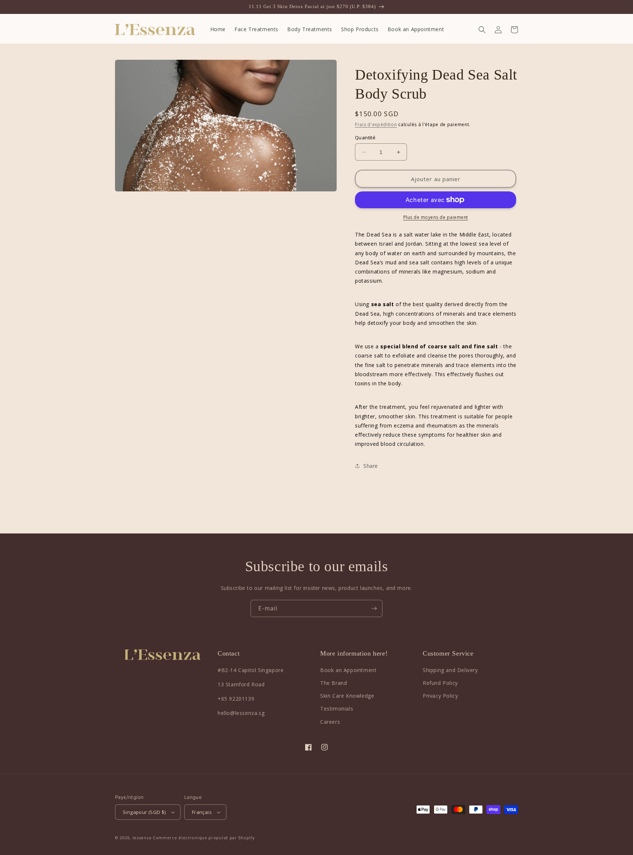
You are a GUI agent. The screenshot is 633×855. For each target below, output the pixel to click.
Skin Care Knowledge (347, 695)
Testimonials (336, 708)
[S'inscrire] (374, 608)
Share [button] (370, 465)
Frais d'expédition (376, 124)
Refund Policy (440, 682)
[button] (482, 30)
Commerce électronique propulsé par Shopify (204, 837)
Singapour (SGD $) (144, 812)
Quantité (365, 137)
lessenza (142, 837)
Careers (330, 721)
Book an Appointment (348, 670)
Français (202, 812)
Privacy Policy (440, 695)
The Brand (333, 682)
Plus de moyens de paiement (435, 217)
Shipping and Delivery (450, 670)
